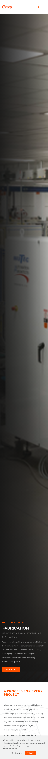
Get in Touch (11, 669)
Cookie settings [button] (16, 753)
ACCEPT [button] (30, 753)
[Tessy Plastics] (7, 7)
